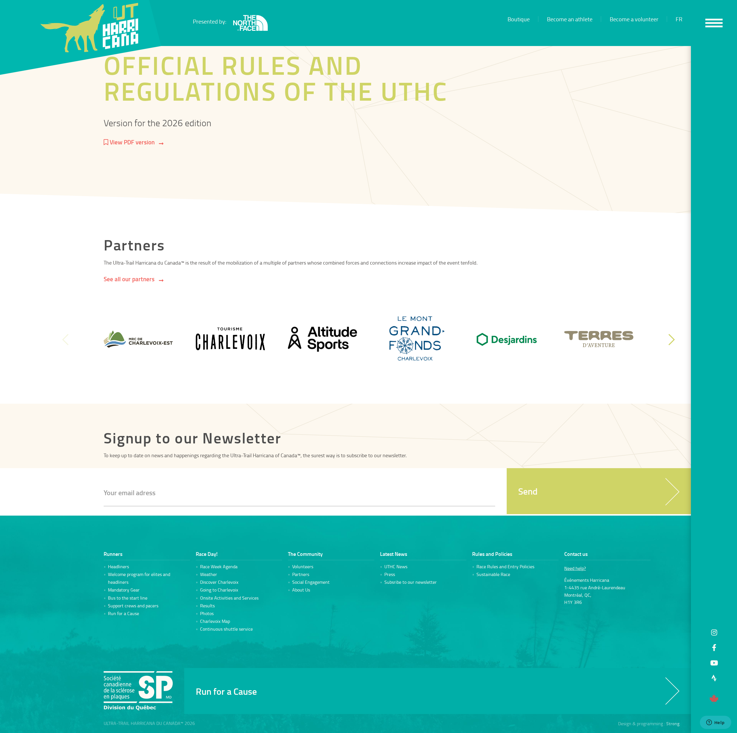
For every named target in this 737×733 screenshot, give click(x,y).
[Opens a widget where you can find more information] (715, 723)
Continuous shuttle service (226, 629)
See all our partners (129, 279)
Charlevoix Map (215, 621)
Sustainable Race (493, 574)
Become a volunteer (634, 19)
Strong (672, 723)
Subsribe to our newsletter (410, 582)
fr (679, 19)
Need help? (575, 568)
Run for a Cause (123, 613)
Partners (300, 574)
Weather (208, 574)
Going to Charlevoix (219, 590)
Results (207, 605)
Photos (207, 613)
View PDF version (131, 142)
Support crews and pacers (133, 605)
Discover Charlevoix (219, 582)
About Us (301, 590)
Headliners (118, 566)
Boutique (519, 19)
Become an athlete (569, 19)
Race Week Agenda (219, 566)
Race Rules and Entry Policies (505, 566)
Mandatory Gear (124, 590)
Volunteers (302, 566)
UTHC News (395, 566)
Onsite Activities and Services (229, 598)
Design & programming (640, 723)
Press (389, 574)
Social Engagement (311, 582)
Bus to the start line (127, 598)
